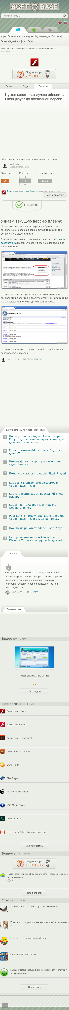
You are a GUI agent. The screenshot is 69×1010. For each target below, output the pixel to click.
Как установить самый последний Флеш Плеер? (36, 495)
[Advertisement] (29, 127)
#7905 (39, 359)
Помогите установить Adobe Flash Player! (37, 473)
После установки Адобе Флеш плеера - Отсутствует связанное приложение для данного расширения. (36, 439)
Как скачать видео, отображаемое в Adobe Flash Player (33, 484)
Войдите (10, 191)
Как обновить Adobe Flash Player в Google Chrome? (32, 506)
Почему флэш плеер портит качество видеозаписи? (34, 463)
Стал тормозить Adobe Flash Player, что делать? (36, 452)
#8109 (35, 592)
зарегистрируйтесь (27, 191)
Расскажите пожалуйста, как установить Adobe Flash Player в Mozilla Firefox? (36, 517)
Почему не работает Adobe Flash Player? (37, 528)
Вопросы (5, 51)
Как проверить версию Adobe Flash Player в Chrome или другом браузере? (35, 539)
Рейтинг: (24, 173)
